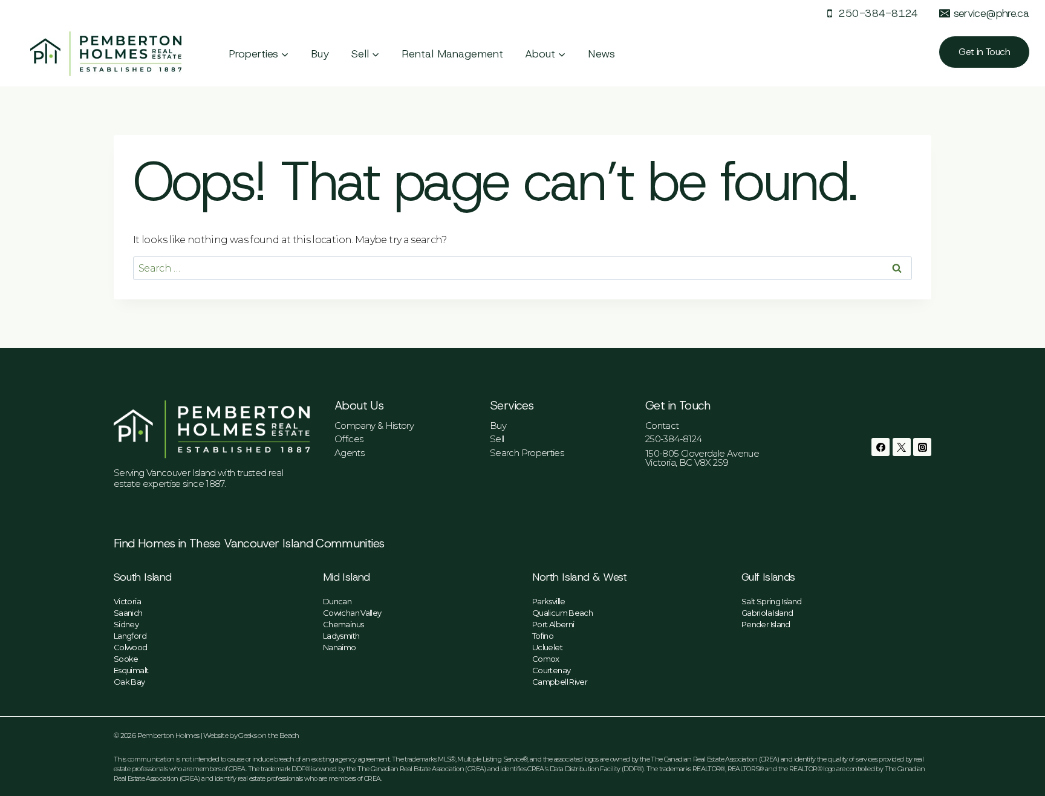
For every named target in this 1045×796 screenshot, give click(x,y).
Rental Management (452, 54)
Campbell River (559, 682)
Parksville (548, 601)
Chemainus (343, 624)
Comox (545, 659)
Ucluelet (547, 647)
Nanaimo (339, 647)
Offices (348, 439)
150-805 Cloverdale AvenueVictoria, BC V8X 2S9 (702, 458)
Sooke (126, 659)
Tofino (542, 636)
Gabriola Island (767, 613)
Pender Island (765, 624)
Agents (349, 452)
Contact (662, 425)
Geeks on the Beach (268, 735)
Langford (130, 636)
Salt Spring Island (771, 601)
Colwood (131, 647)
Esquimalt (131, 670)
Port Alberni (553, 624)
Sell (497, 439)
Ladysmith (341, 636)
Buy (320, 54)
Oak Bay (129, 682)
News (601, 54)
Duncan (337, 601)
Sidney (126, 624)
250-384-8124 (673, 439)
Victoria (127, 601)
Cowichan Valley (352, 613)
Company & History (374, 425)
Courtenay (551, 670)
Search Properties (527, 452)
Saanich (128, 613)
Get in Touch (984, 51)
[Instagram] (922, 447)
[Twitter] (902, 447)
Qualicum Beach (562, 613)
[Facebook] (880, 447)
